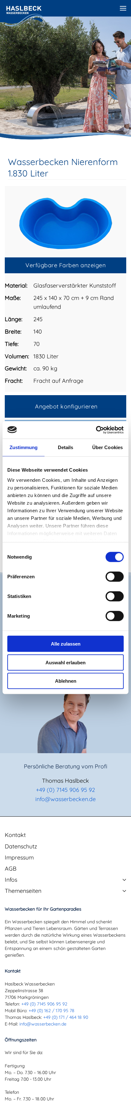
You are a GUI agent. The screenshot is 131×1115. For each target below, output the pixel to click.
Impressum (19, 857)
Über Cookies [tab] (107, 447)
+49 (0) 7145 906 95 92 (65, 789)
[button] (123, 8)
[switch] (115, 577)
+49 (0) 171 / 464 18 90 (65, 1017)
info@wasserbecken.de (65, 799)
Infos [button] (11, 879)
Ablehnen (65, 681)
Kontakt (15, 835)
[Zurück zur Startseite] (24, 16)
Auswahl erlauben (65, 662)
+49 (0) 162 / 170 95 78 (51, 1010)
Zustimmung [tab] (24, 447)
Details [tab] (65, 447)
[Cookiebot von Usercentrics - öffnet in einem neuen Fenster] (96, 430)
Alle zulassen (65, 644)
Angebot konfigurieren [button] (66, 406)
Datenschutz (21, 846)
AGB (11, 868)
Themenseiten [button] (23, 890)
